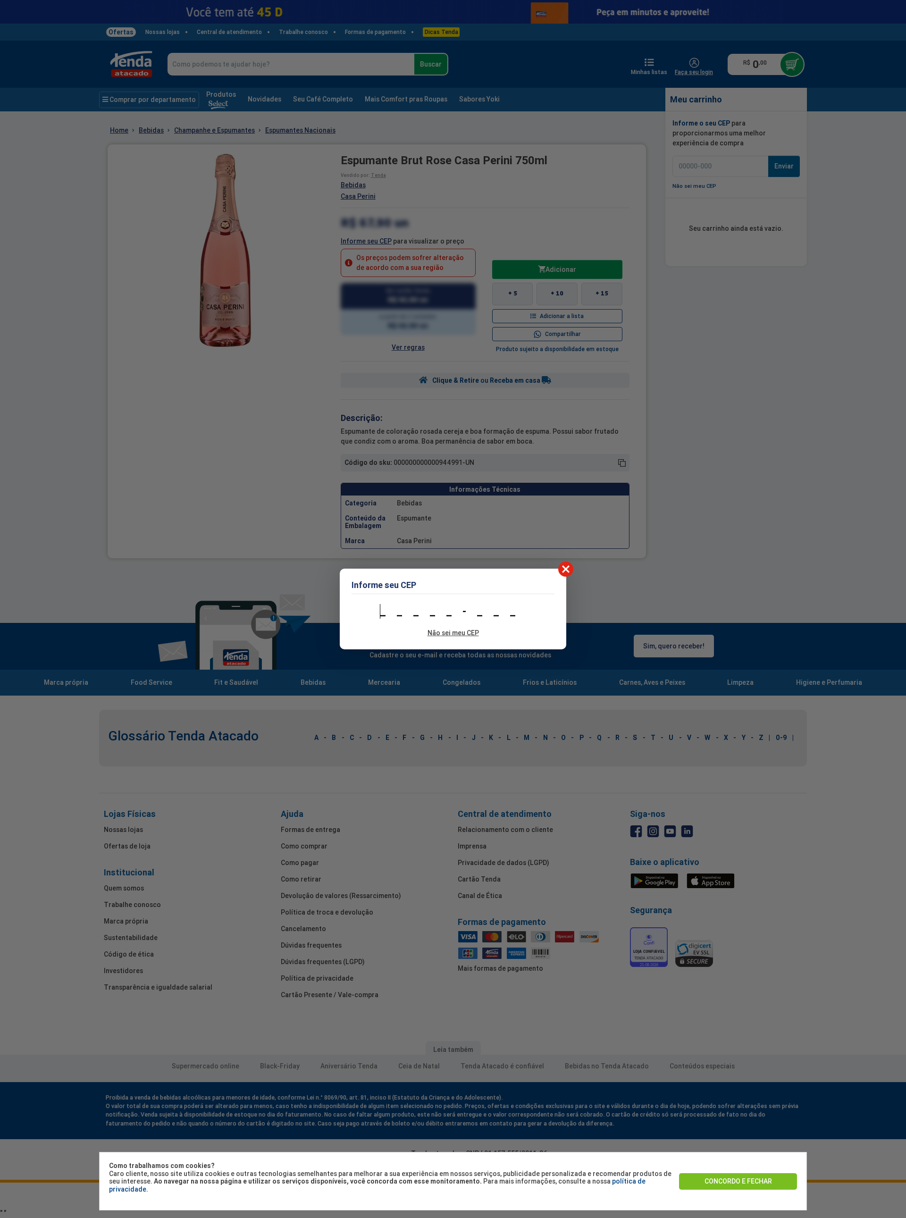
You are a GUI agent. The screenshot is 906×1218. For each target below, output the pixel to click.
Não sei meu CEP (453, 633)
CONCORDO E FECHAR (738, 1181)
